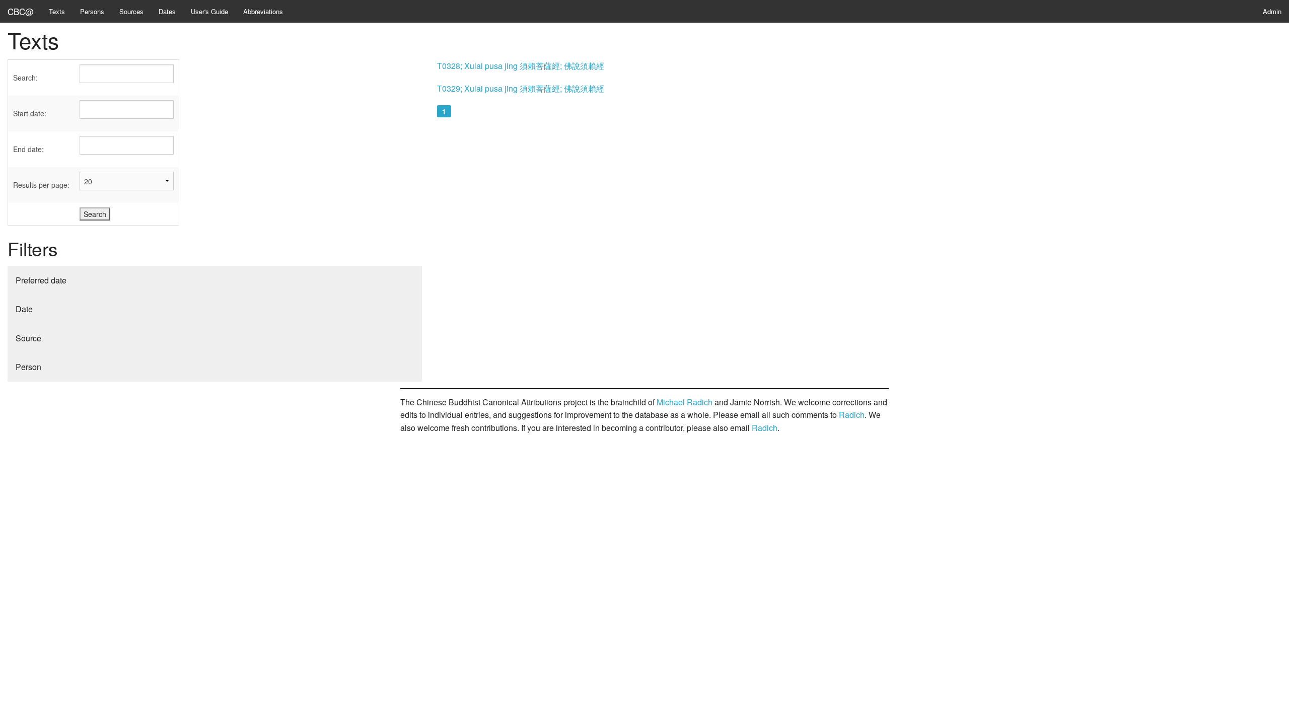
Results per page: (41, 185)
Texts (57, 11)
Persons (92, 11)
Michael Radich (684, 402)
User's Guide (209, 11)
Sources (131, 11)
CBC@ (21, 11)
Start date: (29, 113)
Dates (167, 11)
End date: (28, 149)
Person (28, 367)
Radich (852, 414)
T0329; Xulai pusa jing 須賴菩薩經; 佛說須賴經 (520, 88)
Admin (1272, 11)
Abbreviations (263, 11)
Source (28, 338)
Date (24, 309)
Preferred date (41, 280)
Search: (25, 77)
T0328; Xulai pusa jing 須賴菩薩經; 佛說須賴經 (520, 65)
